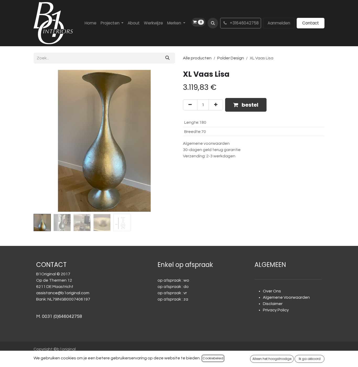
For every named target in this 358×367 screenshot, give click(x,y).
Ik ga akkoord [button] (310, 358)
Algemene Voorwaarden (286, 297)
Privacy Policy (276, 310)
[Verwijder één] (190, 104)
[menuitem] (91, 23)
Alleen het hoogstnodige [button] (271, 358)
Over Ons (272, 291)
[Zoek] (167, 58)
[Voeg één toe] (216, 104)
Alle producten (197, 58)
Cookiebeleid (213, 358)
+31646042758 (244, 23)
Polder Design (230, 58)
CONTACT (51, 264)
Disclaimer (273, 304)
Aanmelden (279, 23)
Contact (310, 23)
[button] (213, 23)
